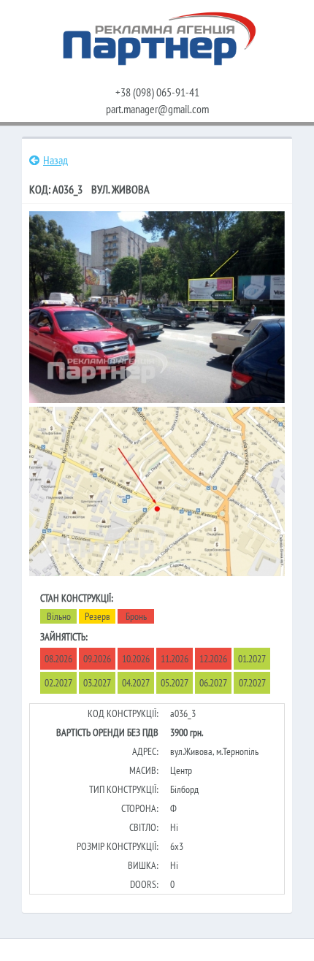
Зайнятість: (64, 636)
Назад (55, 160)
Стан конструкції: (76, 598)
